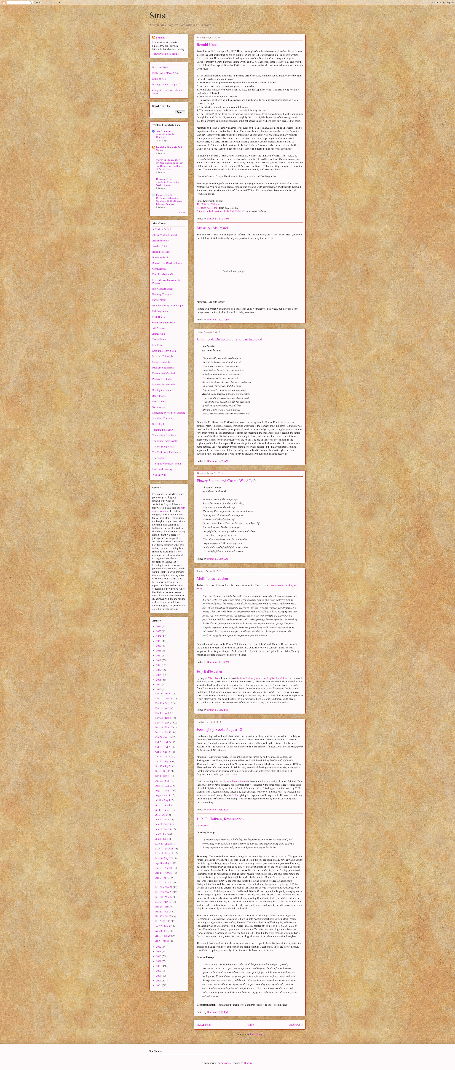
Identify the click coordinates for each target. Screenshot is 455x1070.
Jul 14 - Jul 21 (162, 810)
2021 (159, 650)
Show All (181, 212)
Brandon (160, 37)
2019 (159, 660)
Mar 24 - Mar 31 (164, 887)
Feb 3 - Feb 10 (163, 921)
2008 (159, 966)
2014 (159, 684)
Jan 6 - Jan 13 (162, 940)
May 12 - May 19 (164, 853)
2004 (159, 985)
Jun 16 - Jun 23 (163, 829)
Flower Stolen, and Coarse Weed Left (226, 480)
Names (159, 150)
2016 (159, 674)
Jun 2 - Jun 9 (162, 838)
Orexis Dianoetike (161, 362)
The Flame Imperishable (164, 440)
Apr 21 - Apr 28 (164, 868)
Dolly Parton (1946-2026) (165, 73)
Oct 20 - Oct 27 (163, 742)
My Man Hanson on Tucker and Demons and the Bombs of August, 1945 (169, 165)
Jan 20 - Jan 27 (163, 931)
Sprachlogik (158, 424)
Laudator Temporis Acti (169, 147)
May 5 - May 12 (163, 858)
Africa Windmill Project (164, 234)
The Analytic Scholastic (164, 435)
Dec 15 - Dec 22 (164, 703)
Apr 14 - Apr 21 (164, 872)
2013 (159, 689)
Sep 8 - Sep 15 (163, 771)
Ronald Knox (207, 44)
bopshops (225, 1063)
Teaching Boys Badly (162, 429)
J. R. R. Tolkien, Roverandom (220, 818)
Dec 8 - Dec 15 (163, 708)
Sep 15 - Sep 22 (163, 766)
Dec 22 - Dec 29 (164, 698)
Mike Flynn (214, 678)
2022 (159, 645)
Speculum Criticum (162, 418)
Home (250, 1024)
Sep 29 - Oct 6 (163, 756)
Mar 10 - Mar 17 (164, 897)
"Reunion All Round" (207, 207)
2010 (159, 956)
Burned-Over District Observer (167, 263)
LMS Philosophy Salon (164, 350)
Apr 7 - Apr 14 (163, 877)
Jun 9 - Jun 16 (162, 834)
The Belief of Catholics (208, 204)
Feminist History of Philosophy (168, 305)
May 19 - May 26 (164, 848)
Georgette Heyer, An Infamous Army (167, 91)
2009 (159, 961)
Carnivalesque (159, 268)
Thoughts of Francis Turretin (166, 463)
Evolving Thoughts (162, 294)
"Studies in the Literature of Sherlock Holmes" (220, 211)
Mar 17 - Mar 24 (164, 892)
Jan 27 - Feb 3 (162, 926)
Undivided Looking (162, 469)
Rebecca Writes (164, 179)
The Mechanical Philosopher (166, 452)
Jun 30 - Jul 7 (162, 819)
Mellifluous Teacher (212, 578)
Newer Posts (204, 1024)
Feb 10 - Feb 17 (163, 916)
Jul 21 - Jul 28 (162, 805)
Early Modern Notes (162, 288)
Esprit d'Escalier (209, 671)
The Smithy (158, 458)
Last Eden (157, 345)
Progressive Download (163, 384)
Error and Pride (160, 67)
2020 (159, 655)
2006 (159, 975)
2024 (159, 636)
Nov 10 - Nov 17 (164, 727)
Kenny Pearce (159, 339)
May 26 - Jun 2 (163, 843)
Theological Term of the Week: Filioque (167, 183)
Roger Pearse (158, 395)
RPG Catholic (159, 401)
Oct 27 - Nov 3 (163, 737)
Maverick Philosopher (168, 160)
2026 (159, 626)
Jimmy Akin (158, 333)
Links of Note (159, 78)
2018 (159, 665)
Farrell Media (159, 299)
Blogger (248, 1063)
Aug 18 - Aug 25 (164, 785)
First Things (158, 316)
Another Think (159, 246)
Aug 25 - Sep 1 (163, 780)
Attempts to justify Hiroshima (165, 135)
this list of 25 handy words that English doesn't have (261, 678)
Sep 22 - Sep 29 (163, 761)
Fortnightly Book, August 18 (219, 729)
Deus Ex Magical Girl (163, 274)
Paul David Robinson (163, 367)
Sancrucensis (158, 407)
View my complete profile (165, 53)
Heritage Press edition (234, 781)
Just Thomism (163, 131)
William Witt (159, 474)
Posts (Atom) (256, 1034)
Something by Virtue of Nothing (168, 412)
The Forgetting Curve (163, 446)
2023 (159, 641)
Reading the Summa (162, 390)
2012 (159, 946)
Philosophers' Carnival (163, 373)
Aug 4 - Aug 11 (163, 795)
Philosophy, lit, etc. (162, 379)
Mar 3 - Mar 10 (163, 901)
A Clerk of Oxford (161, 229)
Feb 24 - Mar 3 (163, 906)
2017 (159, 670)
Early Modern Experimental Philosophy (166, 281)
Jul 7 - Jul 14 (162, 814)
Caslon (235, 795)
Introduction (203, 825)
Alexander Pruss (160, 240)
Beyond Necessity (161, 251)
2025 (159, 631)
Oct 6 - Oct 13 (163, 751)
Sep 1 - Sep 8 (162, 775)
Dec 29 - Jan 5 (163, 693)
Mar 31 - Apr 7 (163, 882)
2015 (159, 679)
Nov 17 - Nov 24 (164, 722)
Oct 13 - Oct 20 (163, 747)
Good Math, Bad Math (163, 322)
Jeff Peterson (158, 328)
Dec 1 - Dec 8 (162, 713)
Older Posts (296, 1024)
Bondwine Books (160, 257)
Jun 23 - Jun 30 (163, 824)
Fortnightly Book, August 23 (166, 84)
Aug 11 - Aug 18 (164, 790)
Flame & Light (164, 195)
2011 (159, 951)
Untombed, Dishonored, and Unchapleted (229, 339)
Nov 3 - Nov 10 (163, 732)
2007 (159, 970)
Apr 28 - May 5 (163, 863)
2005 (159, 980)
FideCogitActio (160, 311)
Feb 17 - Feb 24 (163, 911)
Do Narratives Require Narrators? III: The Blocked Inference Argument (169, 201)
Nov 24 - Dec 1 (163, 717)
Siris (157, 15)
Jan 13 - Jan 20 (163, 935)
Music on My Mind (212, 227)
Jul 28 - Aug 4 (163, 800)
